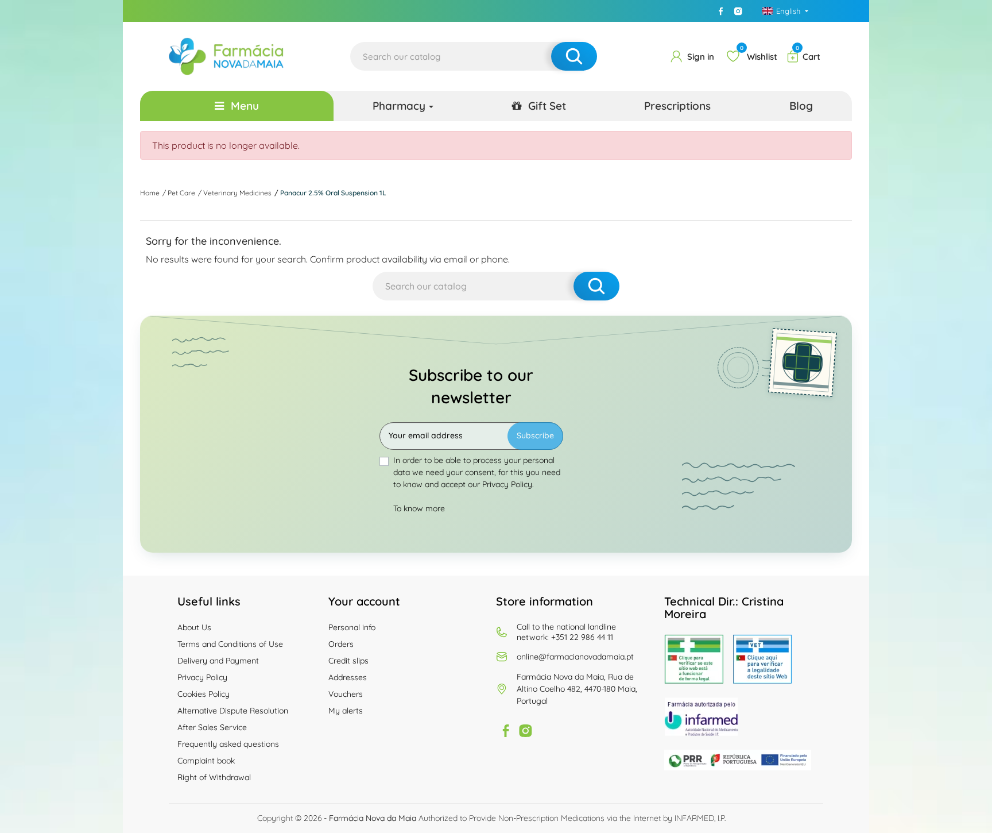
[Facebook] (721, 11)
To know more (419, 508)
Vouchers (345, 694)
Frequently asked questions (228, 744)
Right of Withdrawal (214, 777)
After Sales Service (212, 727)
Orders (341, 644)
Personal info (351, 627)
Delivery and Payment (218, 660)
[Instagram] (738, 11)
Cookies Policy (203, 694)
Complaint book (206, 760)
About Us (194, 627)
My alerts (345, 710)
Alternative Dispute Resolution (232, 710)
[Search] (574, 56)
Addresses (347, 677)
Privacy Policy (202, 677)
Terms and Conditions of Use (230, 644)
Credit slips (348, 660)
